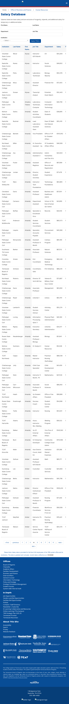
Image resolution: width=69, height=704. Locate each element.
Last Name (36, 25)
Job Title (35, 31)
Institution (4, 37)
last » (33, 546)
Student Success (8, 586)
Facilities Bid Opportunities (12, 600)
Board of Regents (9, 565)
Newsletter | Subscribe (11, 607)
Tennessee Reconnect (10, 618)
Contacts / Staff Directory (11, 605)
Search (5, 627)
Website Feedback (9, 632)
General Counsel (8, 578)
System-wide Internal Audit (12, 589)
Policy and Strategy (9, 582)
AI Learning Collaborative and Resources (17, 609)
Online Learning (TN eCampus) (13, 611)
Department (4, 31)
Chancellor (6, 567)
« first (7, 542)
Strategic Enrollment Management (14, 584)
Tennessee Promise (10, 615)
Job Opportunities (9, 596)
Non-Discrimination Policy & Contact (17, 677)
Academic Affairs (8, 569)
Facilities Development (10, 571)
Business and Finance (10, 573)
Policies (5, 602)
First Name (4, 25)
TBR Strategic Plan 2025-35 (12, 613)
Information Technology (11, 580)
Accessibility (7, 625)
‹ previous (15, 542)
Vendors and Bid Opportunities (13, 598)
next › (60, 542)
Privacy (5, 629)
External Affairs (8, 576)
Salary (59, 47)
